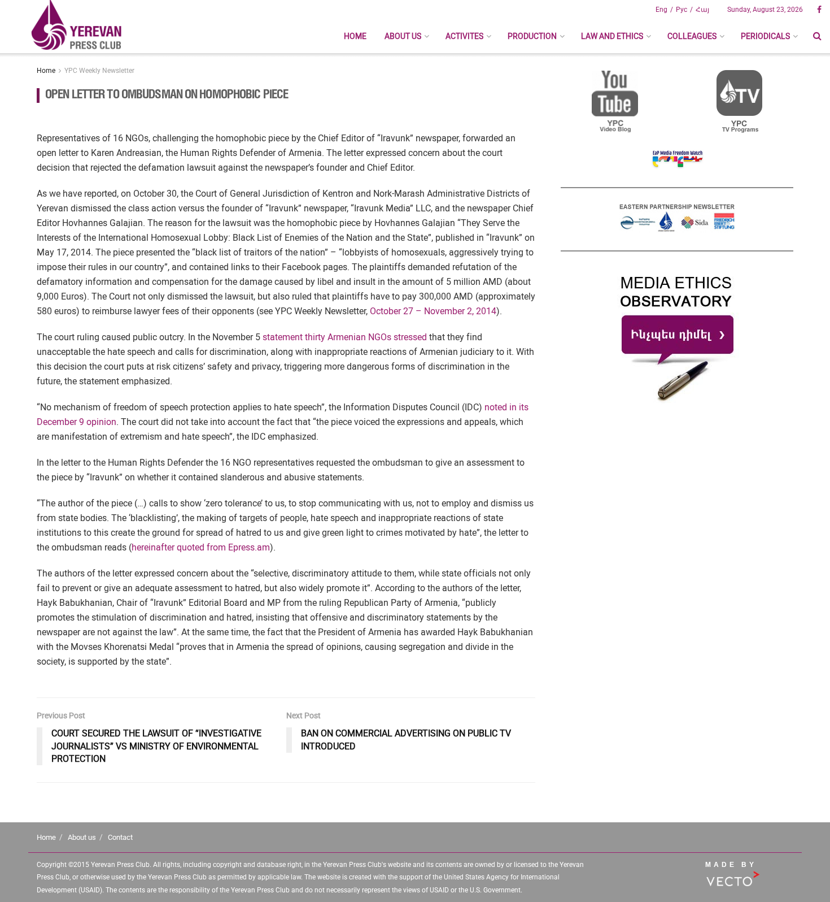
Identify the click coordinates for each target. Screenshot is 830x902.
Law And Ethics (612, 36)
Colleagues (692, 36)
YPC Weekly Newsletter (99, 71)
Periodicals (765, 36)
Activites (464, 36)
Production (532, 36)
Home (355, 36)
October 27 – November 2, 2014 (433, 311)
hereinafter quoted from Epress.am (201, 547)
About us (403, 36)
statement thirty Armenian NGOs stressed (345, 337)
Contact (120, 837)
